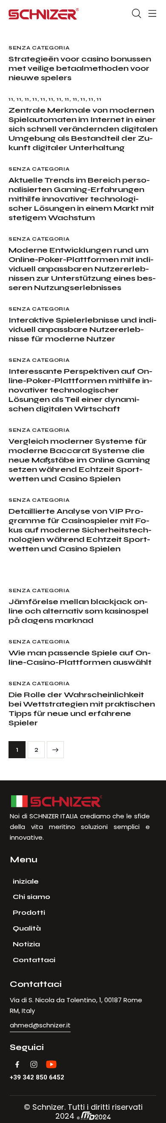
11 (11, 99)
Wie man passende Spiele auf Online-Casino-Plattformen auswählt (80, 657)
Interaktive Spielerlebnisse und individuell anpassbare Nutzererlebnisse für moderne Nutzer (83, 329)
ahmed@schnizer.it (40, 1025)
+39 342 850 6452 (37, 1077)
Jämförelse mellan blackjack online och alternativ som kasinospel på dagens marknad (79, 611)
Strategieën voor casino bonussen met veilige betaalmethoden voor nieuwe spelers (80, 68)
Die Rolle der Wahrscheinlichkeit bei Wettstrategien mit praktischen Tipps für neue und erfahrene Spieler (82, 708)
